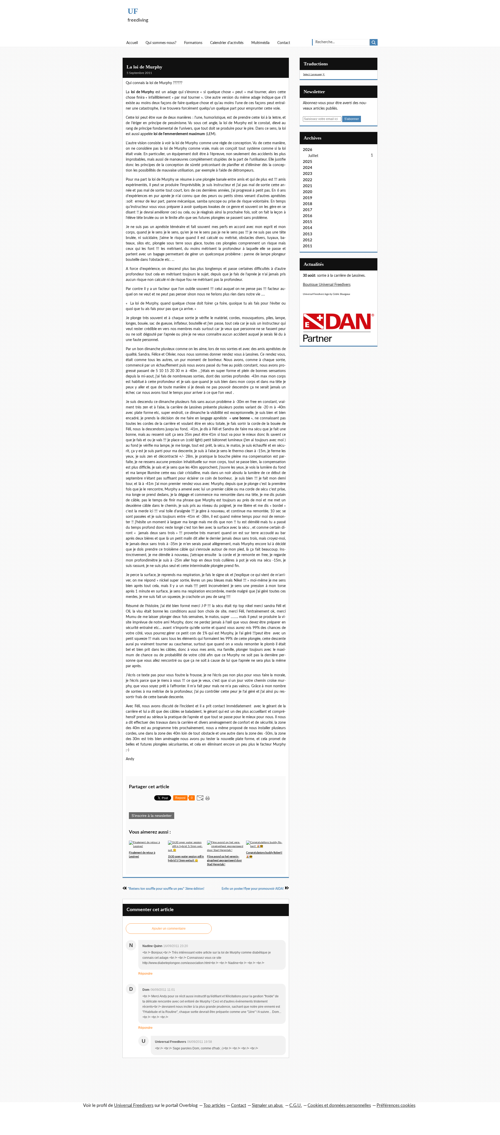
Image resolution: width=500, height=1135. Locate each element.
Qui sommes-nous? (161, 43)
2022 (307, 180)
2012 (307, 240)
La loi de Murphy (144, 67)
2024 (307, 168)
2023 (307, 174)
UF (133, 11)
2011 (307, 246)
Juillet (313, 156)
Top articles (214, 1105)
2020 (307, 192)
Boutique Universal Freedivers (327, 285)
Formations (193, 43)
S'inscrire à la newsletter (152, 816)
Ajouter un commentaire (169, 928)
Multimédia (260, 43)
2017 (307, 210)
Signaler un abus (268, 1105)
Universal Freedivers (133, 1105)
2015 (307, 222)
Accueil (132, 43)
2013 (307, 234)
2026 (307, 150)
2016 (307, 216)
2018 (307, 204)
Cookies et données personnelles (339, 1105)
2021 (307, 186)
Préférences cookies (396, 1105)
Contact (283, 43)
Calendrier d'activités (226, 43)
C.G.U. (295, 1105)
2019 (307, 198)
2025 (307, 162)
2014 (307, 228)
